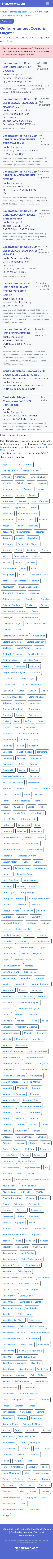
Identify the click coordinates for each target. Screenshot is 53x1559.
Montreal (6, 1118)
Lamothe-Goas (24, 874)
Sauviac (22, 1418)
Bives (33, 568)
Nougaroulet (21, 1130)
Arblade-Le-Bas (10, 470)
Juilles (42, 807)
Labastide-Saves (10, 837)
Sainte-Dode (41, 1381)
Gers (39, 11)
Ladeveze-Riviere (10, 843)
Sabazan (44, 1240)
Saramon (19, 1405)
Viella (23, 1503)
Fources (21, 758)
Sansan (5, 1405)
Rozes (18, 1240)
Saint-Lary (7, 1314)
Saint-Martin (8, 1326)
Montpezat (34, 1112)
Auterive (33, 495)
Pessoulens (39, 1155)
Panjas (33, 1143)
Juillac (31, 807)
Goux (16, 794)
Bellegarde (7, 544)
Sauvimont (36, 1418)
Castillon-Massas (10, 660)
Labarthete (36, 831)
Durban (6, 727)
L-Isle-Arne (20, 813)
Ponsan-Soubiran (42, 1179)
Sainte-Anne (43, 1369)
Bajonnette (7, 513)
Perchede (44, 1149)
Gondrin (46, 788)
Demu (17, 721)
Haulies (38, 794)
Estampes (7, 745)
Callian (44, 605)
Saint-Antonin (9, 1253)
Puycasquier (35, 1204)
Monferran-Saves (10, 1063)
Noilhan (6, 1130)
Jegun (5, 807)
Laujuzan (28, 910)
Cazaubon (7, 678)
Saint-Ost (7, 1357)
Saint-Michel (27, 1344)
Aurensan (40, 489)
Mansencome (8, 978)
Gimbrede (7, 788)
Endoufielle (7, 733)
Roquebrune (8, 1228)
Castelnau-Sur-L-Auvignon (15, 635)
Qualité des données (21, 1532)
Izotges (39, 800)
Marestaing (20, 984)
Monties (6, 1112)
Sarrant (40, 1412)
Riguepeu (19, 1222)
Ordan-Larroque (24, 1137)
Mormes (20, 1118)
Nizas (33, 1124)
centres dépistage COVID (22, 11)
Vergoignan (30, 1497)
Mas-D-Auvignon (25, 996)
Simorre (26, 1448)
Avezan (6, 507)
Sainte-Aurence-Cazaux (14, 1375)
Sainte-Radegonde (29, 1393)
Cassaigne (7, 617)
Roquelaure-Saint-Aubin (14, 1234)
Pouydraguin (8, 1192)
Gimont (21, 788)
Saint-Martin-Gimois (40, 1332)
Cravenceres (35, 715)
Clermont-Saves (36, 697)
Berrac (5, 556)
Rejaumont (34, 1216)
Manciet (29, 965)
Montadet (7, 1088)
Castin (5, 666)
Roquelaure (40, 1228)
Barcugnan (7, 519)
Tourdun (33, 1479)
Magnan (37, 953)
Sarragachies (8, 1412)
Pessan (25, 1155)
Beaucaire (7, 532)
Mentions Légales (41, 1529)
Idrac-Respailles (22, 800)
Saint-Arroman (9, 1259)
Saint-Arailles (27, 1253)
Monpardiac (36, 1075)
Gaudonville (8, 770)
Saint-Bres (7, 1271)
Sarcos (32, 1405)
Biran (23, 568)
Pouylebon (25, 1192)
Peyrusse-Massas (10, 1167)
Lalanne (6, 868)
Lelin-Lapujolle (23, 929)
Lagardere (7, 855)
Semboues (7, 1436)
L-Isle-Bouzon (37, 813)
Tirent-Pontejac (42, 1473)
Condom (20, 703)
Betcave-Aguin (21, 556)
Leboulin (46, 923)
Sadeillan (6, 1247)
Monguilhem (8, 1069)
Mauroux (33, 1014)
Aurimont (6, 495)
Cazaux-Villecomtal (31, 684)
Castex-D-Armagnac (12, 654)
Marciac (6, 984)
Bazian (20, 525)
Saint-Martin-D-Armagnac (32, 1326)
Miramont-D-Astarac (27, 1027)
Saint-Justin (32, 1308)
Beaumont (40, 532)
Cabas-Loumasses (11, 599)
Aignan (5, 464)
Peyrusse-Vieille (32, 1167)
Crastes (20, 715)
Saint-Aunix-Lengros (32, 1259)
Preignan (30, 1198)
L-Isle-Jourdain (28, 819)
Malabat (41, 959)
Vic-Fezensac (8, 1503)
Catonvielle (19, 666)
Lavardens (7, 917)
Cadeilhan (30, 599)
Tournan (46, 1479)
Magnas (6, 959)
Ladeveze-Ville (32, 843)
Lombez (42, 935)
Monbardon (21, 1039)
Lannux (20, 886)
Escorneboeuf (9, 739)
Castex (39, 648)
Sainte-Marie (28, 1387)
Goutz (5, 794)
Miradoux (7, 1027)
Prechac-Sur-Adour (11, 1198)
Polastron (32, 1173)
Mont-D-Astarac (10, 1082)
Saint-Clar (28, 1277)
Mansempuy (30, 972)
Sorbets (20, 1454)
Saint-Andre (22, 1247)
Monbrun (6, 1045)
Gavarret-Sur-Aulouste (13, 776)
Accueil (3, 11)
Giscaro (33, 788)
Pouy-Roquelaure (29, 1185)
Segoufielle (31, 1430)
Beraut (19, 550)
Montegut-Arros (10, 1100)
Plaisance (7, 1173)
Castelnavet (39, 635)
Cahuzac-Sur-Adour (12, 605)
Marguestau (8, 990)
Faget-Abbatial (24, 752)
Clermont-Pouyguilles (12, 697)
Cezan (33, 690)
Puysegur (21, 1210)
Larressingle (8, 892)
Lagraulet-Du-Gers (27, 855)
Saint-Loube (35, 1320)
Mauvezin (7, 1020)
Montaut (36, 1088)
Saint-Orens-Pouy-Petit (30, 1350)
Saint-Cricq (8, 1283)
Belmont (6, 550)
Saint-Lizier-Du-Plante (13, 1320)
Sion (37, 1448)
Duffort (28, 721)
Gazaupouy (35, 776)
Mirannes (41, 1033)
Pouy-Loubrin (9, 1185)
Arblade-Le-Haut (31, 470)
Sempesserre (8, 1442)
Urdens (32, 1491)
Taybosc (30, 1460)
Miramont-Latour (10, 1033)
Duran (40, 721)
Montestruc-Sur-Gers (30, 1106)
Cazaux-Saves (9, 684)
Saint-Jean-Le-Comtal (31, 1302)
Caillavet (31, 605)
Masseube (7, 1002)
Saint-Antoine (40, 1247)
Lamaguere (40, 868)
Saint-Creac (44, 1277)
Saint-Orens (8, 1350)
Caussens (35, 672)
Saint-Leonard (25, 1314)
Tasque (17, 1460)
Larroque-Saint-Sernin (13, 898)
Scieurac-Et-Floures (32, 1424)
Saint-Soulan (25, 1369)
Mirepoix (6, 1039)
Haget (27, 794)
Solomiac (6, 1454)
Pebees (16, 1149)
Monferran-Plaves (35, 1057)
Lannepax (7, 886)
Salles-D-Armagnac (11, 1399)
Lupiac (42, 947)
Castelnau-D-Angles (12, 623)
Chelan (44, 690)
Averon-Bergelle (40, 501)
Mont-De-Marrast (32, 1082)
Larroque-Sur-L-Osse (39, 898)
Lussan (24, 953)
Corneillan (34, 703)
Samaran (31, 1399)
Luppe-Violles (9, 953)
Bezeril (18, 562)
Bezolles (31, 562)
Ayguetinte (20, 507)
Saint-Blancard (33, 1265)
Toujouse (19, 1479)
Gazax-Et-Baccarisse (12, 782)
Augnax (42, 483)
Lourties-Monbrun (41, 941)
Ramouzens (36, 1210)
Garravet (34, 764)
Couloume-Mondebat (12, 709)
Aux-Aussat (8, 501)
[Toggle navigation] (47, 3)
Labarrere (7, 831)
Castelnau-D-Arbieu (37, 623)
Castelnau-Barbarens (28, 617)
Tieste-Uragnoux (10, 1473)
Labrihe (40, 837)
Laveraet (22, 917)
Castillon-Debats (36, 654)
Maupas (6, 1014)
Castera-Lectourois (11, 642)
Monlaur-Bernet (27, 1069)
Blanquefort (8, 574)
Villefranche (34, 1509)
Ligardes (29, 935)
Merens (33, 1020)
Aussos (20, 495)
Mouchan (33, 1118)
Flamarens (42, 752)
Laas (37, 825)
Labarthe (21, 831)
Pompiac (6, 1179)
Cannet (35, 611)
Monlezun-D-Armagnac (13, 1075)
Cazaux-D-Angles (26, 678)
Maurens (19, 1014)
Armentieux (20, 477)
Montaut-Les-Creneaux (13, 1094)
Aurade (27, 489)
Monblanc (37, 1039)
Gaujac (22, 770)
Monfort (28, 1063)
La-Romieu (7, 825)
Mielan (45, 1020)
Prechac (39, 1192)
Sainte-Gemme (9, 1387)
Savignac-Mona (10, 1424)
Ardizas (6, 477)
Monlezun (44, 1069)
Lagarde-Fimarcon (11, 849)
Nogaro (44, 1124)
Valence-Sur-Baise (11, 1497)
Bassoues (7, 525)
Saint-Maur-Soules (11, 1338)
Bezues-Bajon (9, 568)
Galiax (21, 764)
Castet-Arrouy (23, 648)
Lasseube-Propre (10, 910)
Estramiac (7, 752)
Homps (5, 800)
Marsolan (6, 996)
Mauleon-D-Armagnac (28, 1002)
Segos (18, 1430)
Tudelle (20, 1491)
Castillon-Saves (31, 660)
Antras (29, 464)
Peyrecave (7, 1161)
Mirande (28, 1033)
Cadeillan (45, 599)
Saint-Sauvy (8, 1369)
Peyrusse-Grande (26, 1161)
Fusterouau (7, 764)
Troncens (6, 1491)
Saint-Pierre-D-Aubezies (14, 1363)
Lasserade (21, 904)
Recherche (7, 21)
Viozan (5, 1515)
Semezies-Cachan (26, 1436)
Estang (20, 745)
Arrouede (6, 483)
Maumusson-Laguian (29, 1008)
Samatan (44, 1399)
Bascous (43, 519)
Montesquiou (8, 1106)
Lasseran (35, 904)
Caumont (34, 666)
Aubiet (20, 483)
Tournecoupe (8, 1485)
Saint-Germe (8, 1295)
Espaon (24, 739)
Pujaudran (19, 1204)
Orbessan (7, 1137)
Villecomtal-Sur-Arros (12, 1509)
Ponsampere (22, 1179)
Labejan (28, 837)
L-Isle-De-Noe (9, 819)
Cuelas (5, 721)
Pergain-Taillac (9, 1155)
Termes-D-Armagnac (12, 1467)
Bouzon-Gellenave (28, 587)
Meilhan (20, 1020)
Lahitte (38, 862)
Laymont (36, 917)
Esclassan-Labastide (28, 733)
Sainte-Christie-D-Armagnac (16, 1381)
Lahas (26, 862)
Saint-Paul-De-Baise (26, 1357)
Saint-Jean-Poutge (11, 1308)
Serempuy (35, 1442)
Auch (30, 483)
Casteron (6, 648)
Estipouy (33, 745)
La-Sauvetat (24, 825)
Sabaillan (30, 1240)
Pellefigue (30, 1149)
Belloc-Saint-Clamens (28, 544)
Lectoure (6, 929)
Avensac (23, 501)
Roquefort (24, 1228)
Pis (46, 1167)
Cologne (6, 703)
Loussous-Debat (26, 947)
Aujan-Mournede (10, 489)
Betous (37, 556)
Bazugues (33, 525)
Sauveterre (7, 1418)
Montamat (22, 1088)
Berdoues (31, 550)
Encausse (30, 727)
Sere (22, 1442)
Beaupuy (6, 538)
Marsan (22, 990)
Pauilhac (46, 1143)
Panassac (20, 1143)
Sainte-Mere (8, 1393)
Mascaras (43, 996)
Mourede (20, 1124)
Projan (5, 1204)
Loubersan (22, 941)
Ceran (21, 690)
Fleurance (7, 758)
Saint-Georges (31, 1289)
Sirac (47, 1448)
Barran (21, 519)
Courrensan (34, 709)
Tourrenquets (26, 1485)
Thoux (45, 1467)
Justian (5, 813)
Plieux (20, 1173)
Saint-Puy (36, 1363)
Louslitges (7, 947)
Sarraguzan (25, 1412)
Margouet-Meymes (41, 984)
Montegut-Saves (31, 1100)
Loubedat (7, 941)
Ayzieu (33, 507)
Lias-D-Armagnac (11, 935)
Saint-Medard (32, 1338)
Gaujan (34, 770)
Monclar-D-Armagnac (12, 1051)
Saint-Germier (26, 1295)
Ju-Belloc (18, 807)
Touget (5, 1479)
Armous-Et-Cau (39, 477)
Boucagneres (20, 580)
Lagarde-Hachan (34, 849)
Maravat (40, 978)
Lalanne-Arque (22, 868)
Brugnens (34, 593)
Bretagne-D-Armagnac (13, 593)
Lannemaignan (30, 880)
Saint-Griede (8, 1302)
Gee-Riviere (33, 782)
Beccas (19, 538)
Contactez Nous (10, 1529)
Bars (32, 519)
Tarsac (5, 1460)
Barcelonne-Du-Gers (28, 513)
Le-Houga (32, 923)
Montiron (19, 1112)
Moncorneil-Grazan (11, 1057)
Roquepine (36, 1234)
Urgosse (45, 1491)
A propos (25, 1529)
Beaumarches (23, 532)
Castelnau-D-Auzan (11, 629)
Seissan (46, 1430)
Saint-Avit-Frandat (11, 1265)
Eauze (18, 727)
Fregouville (35, 758)
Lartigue (6, 904)
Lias (38, 929)
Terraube (32, 1467)
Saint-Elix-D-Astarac (29, 1283)
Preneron (44, 1198)
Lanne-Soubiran (10, 880)
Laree (32, 886)
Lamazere (7, 874)
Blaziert (23, 574)
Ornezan (42, 1137)
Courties (6, 715)
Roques (6, 1240)
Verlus (45, 1497)
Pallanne (6, 1143)
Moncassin (21, 1045)
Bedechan (33, 538)
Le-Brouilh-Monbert (12, 923)
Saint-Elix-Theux (10, 1289)
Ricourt (6, 1222)
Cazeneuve (7, 690)
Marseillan (36, 990)
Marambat (25, 978)
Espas (36, 739)
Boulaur (35, 580)
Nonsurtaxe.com (13, 3)
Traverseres (44, 1485)
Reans (21, 1216)
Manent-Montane (10, 972)
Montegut (35, 1094)
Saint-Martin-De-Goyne (13, 1332)
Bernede (46, 550)
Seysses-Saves (9, 1448)
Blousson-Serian (40, 574)
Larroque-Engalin (27, 892)
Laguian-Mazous (10, 862)
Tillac (26, 1473)
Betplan (6, 562)
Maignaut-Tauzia (23, 959)
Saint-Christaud (10, 1277)
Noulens (36, 1130)
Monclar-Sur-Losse (38, 1051)
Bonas (5, 580)
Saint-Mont (43, 1344)
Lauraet (42, 910)
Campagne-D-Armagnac (14, 611)
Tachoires (34, 1454)
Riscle (32, 1222)
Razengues (7, 1216)
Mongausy (43, 1063)
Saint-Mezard (9, 1344)
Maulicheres (8, 1008)
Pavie (5, 1149)
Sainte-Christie (38, 1375)
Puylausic (7, 1210)
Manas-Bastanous (11, 965)
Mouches (6, 1124)
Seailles (6, 1430)
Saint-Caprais (24, 1271)
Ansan (17, 464)
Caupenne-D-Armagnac (13, 672)
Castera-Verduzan (35, 642)
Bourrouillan (8, 587)
